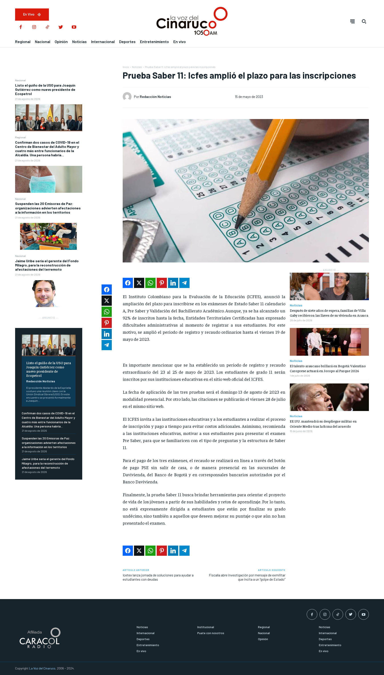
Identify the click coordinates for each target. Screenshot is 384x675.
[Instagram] (34, 27)
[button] (364, 21)
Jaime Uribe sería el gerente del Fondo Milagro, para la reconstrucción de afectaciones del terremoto (47, 265)
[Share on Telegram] (184, 283)
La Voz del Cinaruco (42, 668)
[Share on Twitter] (139, 283)
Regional (20, 137)
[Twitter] (60, 27)
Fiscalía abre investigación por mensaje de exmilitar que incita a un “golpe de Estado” (247, 577)
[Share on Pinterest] (162, 283)
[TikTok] (47, 27)
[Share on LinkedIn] (173, 283)
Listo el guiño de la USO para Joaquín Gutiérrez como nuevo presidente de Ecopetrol (45, 89)
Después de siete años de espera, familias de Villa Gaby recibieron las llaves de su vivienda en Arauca (329, 312)
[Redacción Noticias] (128, 96)
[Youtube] (74, 27)
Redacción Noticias (40, 381)
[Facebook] (20, 27)
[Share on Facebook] (128, 283)
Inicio (126, 66)
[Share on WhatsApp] (150, 283)
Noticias (137, 66)
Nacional (20, 80)
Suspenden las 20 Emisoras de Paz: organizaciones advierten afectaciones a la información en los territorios (48, 207)
